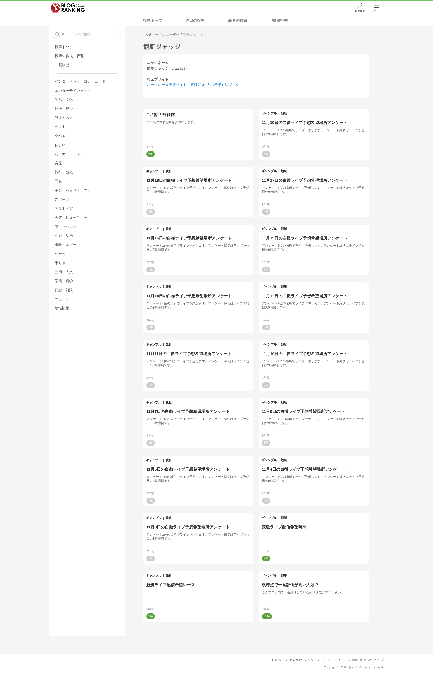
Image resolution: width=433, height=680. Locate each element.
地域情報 (62, 308)
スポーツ (62, 199)
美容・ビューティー (71, 217)
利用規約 (366, 660)
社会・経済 (64, 109)
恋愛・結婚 (64, 236)
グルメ (60, 136)
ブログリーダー (332, 660)
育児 (58, 163)
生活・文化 (64, 100)
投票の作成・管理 (69, 56)
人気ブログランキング (68, 7)
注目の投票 (195, 20)
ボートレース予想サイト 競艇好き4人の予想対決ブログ (193, 85)
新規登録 (295, 660)
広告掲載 (351, 660)
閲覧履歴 (62, 65)
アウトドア (64, 208)
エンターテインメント (73, 91)
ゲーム (60, 254)
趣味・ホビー (65, 245)
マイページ (312, 660)
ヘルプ (379, 660)
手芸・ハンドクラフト (73, 190)
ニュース (62, 299)
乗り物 (60, 263)
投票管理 (280, 20)
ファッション (65, 226)
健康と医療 (64, 118)
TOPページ (280, 660)
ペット (60, 127)
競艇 (284, 113)
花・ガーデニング (69, 154)
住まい (60, 145)
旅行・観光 (64, 172)
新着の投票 (237, 20)
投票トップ (152, 20)
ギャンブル (269, 113)
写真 (58, 181)
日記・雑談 (64, 290)
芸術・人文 (64, 272)
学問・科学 (64, 281)
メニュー (376, 11)
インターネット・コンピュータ (80, 81)
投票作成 (360, 11)
